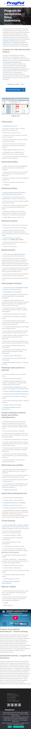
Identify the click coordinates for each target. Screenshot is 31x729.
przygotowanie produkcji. (11, 62)
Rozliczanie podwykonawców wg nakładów (15, 502)
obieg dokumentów (14, 40)
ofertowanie (27, 60)
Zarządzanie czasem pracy (10, 489)
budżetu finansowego (19, 254)
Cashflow (6, 602)
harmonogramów (15, 69)
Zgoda (9, 726)
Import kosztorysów (9, 238)
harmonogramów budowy (21, 287)
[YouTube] (12, 704)
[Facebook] (8, 704)
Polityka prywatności (19, 726)
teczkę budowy (7, 77)
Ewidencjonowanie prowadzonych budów (14, 192)
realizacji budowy (23, 166)
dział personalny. (17, 42)
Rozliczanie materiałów (9, 407)
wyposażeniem (6, 42)
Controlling (6, 184)
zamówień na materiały (15, 381)
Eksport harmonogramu (9, 362)
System (23, 42)
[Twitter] (15, 704)
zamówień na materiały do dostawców (19, 391)
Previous (4, 106)
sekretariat (5, 40)
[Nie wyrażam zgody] (29, 720)
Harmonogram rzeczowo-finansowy (13, 291)
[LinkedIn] (19, 704)
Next (26, 106)
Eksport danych (7, 149)
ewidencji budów (6, 198)
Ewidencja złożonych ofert (10, 126)
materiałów (27, 76)
